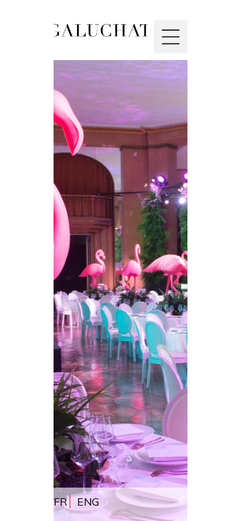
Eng (88, 501)
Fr (60, 501)
